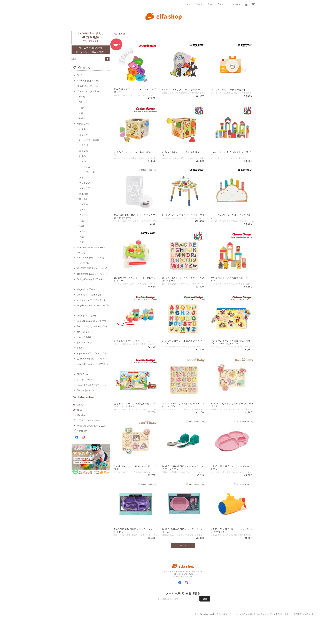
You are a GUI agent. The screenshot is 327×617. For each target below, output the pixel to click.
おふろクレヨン (84, 379)
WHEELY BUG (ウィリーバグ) (92, 268)
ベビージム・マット (89, 172)
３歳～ (82, 236)
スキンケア (84, 188)
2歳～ (82, 107)
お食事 (82, 129)
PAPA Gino (82, 374)
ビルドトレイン (84, 342)
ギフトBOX (84, 182)
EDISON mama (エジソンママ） (93, 320)
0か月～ (83, 96)
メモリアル (84, 177)
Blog (210, 4)
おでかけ (83, 145)
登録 (205, 598)
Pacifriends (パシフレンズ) (90, 257)
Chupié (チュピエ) (86, 390)
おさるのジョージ (85, 331)
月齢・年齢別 (83, 199)
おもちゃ (83, 134)
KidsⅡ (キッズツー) (86, 315)
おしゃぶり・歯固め (89, 139)
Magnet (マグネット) (87, 289)
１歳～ (82, 220)
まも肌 (80, 347)
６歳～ (82, 242)
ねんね (82, 161)
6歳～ (82, 118)
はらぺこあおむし (85, 337)
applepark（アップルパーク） (92, 353)
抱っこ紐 (83, 150)
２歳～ (82, 231)
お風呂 (82, 155)
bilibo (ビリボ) (84, 263)
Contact (221, 4)
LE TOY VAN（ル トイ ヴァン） (93, 358)
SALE (79, 75)
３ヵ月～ (83, 209)
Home (187, 4)
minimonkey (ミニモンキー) (91, 300)
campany (236, 4)
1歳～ (82, 102)
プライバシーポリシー (89, 420)
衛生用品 (83, 193)
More (183, 545)
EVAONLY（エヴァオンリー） (92, 385)
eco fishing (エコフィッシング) (92, 273)
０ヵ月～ (83, 204)
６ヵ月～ (83, 215)
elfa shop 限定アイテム (88, 80)
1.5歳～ (83, 225)
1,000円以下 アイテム (87, 85)
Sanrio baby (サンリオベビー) (92, 326)
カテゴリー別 (83, 123)
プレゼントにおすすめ (88, 91)
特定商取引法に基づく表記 (91, 425)
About (199, 4)
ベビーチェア (85, 166)
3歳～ (82, 112)
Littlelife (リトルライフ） (89, 294)
